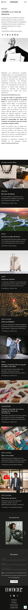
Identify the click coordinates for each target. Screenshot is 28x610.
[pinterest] (7, 35)
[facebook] (5, 35)
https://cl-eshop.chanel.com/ (10, 143)
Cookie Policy (14, 607)
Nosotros (14, 600)
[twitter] (12, 35)
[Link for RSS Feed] (17, 596)
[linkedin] (10, 35)
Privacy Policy (16, 577)
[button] (25, 533)
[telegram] (17, 35)
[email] (2, 35)
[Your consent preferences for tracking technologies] (25, 607)
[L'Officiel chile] (14, 2)
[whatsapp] (15, 35)
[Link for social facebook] (10, 596)
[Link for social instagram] (14, 596)
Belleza (4, 8)
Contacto (14, 602)
